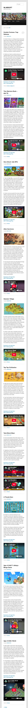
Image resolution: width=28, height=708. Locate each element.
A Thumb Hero (8, 497)
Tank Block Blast (9, 433)
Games (9, 21)
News (13, 21)
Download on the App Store (9, 81)
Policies (5, 23)
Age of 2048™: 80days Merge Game (11, 566)
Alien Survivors (9, 229)
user (9, 27)
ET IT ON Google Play (8, 540)
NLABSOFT (8, 7)
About (5, 21)
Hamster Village (9, 299)
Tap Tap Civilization (10, 367)
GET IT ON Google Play (8, 83)
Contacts (17, 21)
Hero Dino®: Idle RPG (11, 162)
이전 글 (5, 707)
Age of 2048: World (10, 641)
